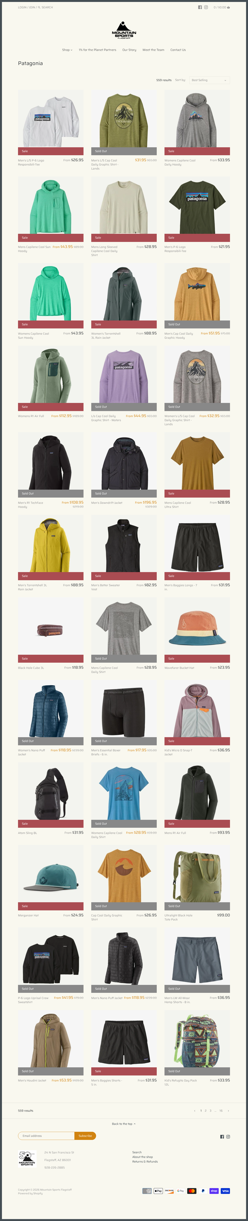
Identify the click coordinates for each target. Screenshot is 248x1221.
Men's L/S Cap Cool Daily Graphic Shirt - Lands (104, 164)
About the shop (142, 1157)
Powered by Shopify (30, 1193)
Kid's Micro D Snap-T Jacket (178, 752)
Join (32, 7)
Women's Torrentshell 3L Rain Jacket (106, 335)
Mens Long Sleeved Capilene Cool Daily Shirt (104, 251)
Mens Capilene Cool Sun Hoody (34, 249)
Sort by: (180, 80)
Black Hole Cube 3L (31, 668)
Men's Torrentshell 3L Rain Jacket (32, 587)
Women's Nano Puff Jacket (31, 752)
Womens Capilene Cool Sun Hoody (33, 335)
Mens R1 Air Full (175, 833)
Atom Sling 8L (27, 833)
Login (22, 7)
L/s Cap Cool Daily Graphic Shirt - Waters (106, 418)
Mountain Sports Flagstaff (56, 1190)
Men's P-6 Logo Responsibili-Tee (175, 249)
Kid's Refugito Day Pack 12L (180, 1082)
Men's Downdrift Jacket (106, 502)
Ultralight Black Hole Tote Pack (178, 917)
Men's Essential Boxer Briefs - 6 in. (106, 752)
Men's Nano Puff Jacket (106, 998)
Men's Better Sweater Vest (105, 587)
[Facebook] (200, 7)
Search (137, 1152)
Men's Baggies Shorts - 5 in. (106, 1082)
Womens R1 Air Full (31, 416)
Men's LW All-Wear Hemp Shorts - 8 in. (177, 1000)
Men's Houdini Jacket (32, 1080)
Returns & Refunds (145, 1161)
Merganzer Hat (28, 915)
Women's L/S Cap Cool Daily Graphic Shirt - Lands (179, 420)
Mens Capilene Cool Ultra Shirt (177, 504)
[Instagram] (206, 7)
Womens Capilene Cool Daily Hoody (179, 162)
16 (221, 1110)
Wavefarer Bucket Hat (179, 668)
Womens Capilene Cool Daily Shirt (106, 835)
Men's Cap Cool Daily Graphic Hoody (178, 335)
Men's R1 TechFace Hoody (30, 504)
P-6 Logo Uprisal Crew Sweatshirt (33, 1000)
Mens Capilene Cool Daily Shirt (104, 670)
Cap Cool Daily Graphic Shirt (106, 917)
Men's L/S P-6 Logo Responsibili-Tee (31, 162)
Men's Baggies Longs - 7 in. (180, 587)
